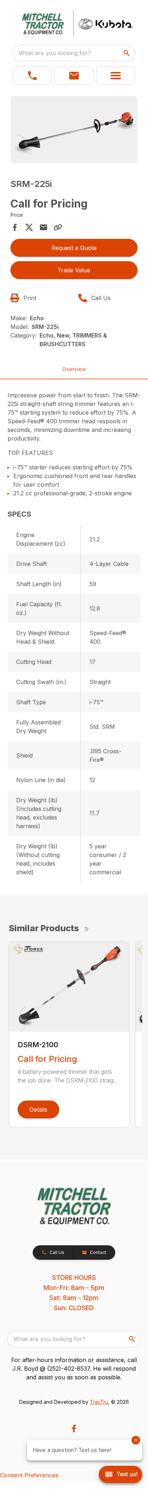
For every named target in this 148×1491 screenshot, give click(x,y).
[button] (32, 76)
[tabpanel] (74, 130)
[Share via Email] (43, 227)
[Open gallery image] (74, 129)
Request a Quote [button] (74, 247)
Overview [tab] (74, 369)
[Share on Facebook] (14, 227)
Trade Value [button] (73, 270)
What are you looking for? (55, 53)
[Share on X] (29, 227)
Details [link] (38, 1109)
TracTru (99, 1402)
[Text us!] (120, 1475)
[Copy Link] (58, 227)
